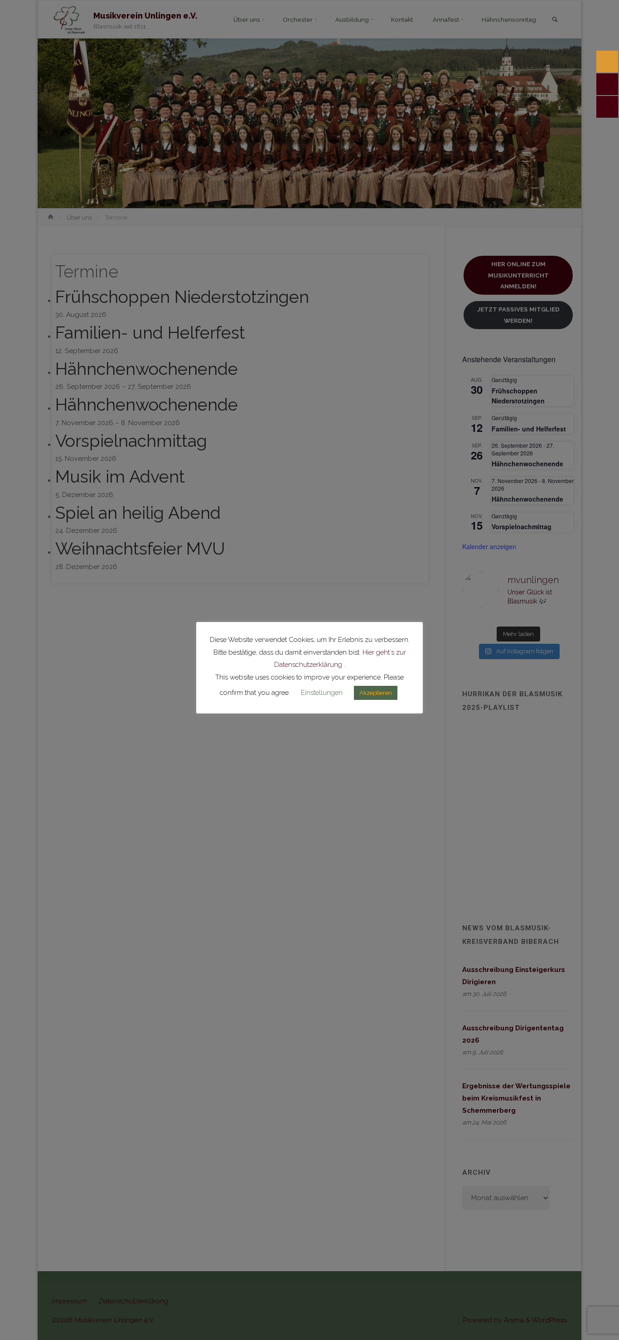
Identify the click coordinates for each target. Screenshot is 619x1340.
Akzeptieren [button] (375, 692)
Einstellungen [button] (322, 693)
